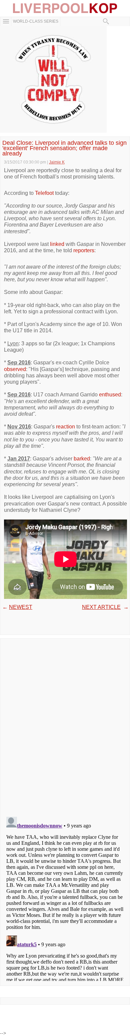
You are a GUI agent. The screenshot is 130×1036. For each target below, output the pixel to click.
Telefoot (44, 193)
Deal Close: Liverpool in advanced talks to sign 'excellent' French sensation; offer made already (64, 148)
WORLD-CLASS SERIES (35, 21)
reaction (65, 426)
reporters (83, 250)
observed (15, 369)
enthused (110, 394)
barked (82, 458)
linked (57, 244)
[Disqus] (65, 725)
